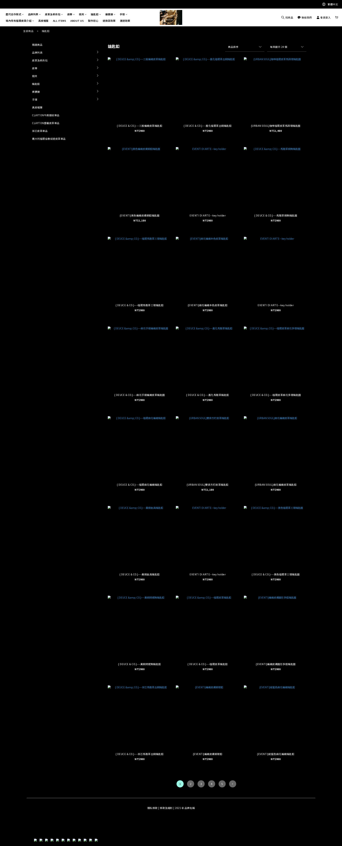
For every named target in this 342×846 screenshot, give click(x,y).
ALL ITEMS (59, 20)
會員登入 (325, 17)
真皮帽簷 (43, 20)
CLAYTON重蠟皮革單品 (45, 123)
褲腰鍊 (109, 14)
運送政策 (125, 20)
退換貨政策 (109, 20)
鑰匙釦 (95, 14)
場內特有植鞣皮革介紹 (19, 20)
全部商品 (28, 31)
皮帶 (69, 14)
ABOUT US (77, 20)
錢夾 (81, 14)
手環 (122, 14)
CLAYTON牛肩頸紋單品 (45, 115)
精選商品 (37, 44)
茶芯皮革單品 (40, 131)
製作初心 (93, 20)
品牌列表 (33, 14)
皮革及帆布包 (52, 14)
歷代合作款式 (13, 14)
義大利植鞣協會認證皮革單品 (49, 138)
